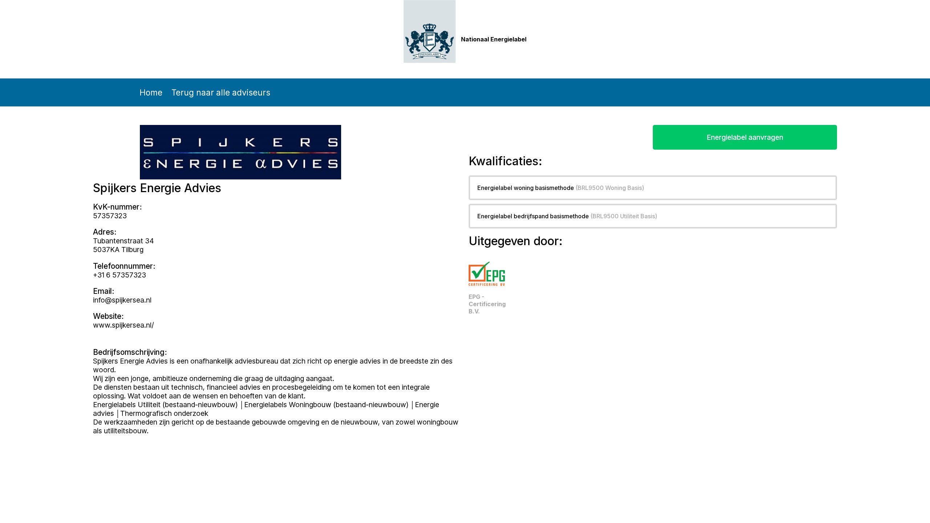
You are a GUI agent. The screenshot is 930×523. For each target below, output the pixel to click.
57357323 (110, 215)
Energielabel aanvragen (745, 137)
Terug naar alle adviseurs (220, 92)
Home (151, 92)
